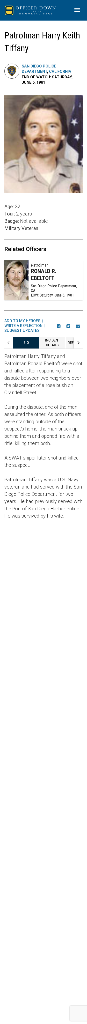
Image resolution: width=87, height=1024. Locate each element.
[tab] (26, 343)
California (60, 71)
